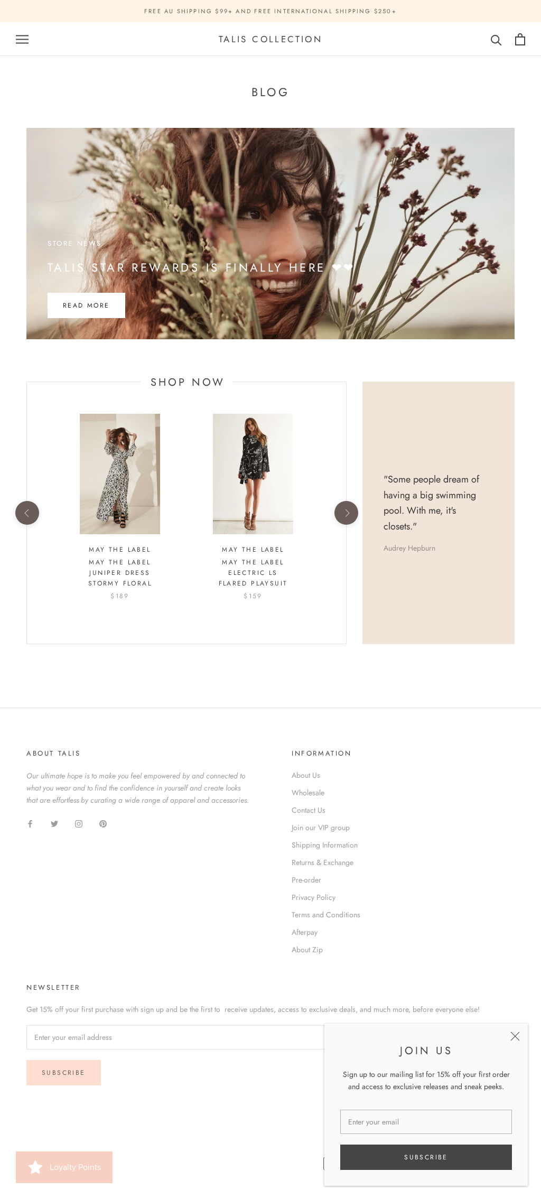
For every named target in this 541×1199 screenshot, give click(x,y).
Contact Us (308, 810)
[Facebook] (30, 823)
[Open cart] (520, 39)
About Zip (307, 949)
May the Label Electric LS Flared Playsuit (253, 572)
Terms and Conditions (326, 914)
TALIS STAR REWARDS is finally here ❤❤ (202, 267)
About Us (306, 775)
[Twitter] (54, 823)
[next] (346, 513)
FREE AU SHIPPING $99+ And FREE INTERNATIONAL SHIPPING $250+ (270, 11)
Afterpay (305, 932)
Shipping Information (325, 845)
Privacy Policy (313, 897)
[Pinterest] (103, 823)
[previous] (27, 513)
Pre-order (306, 880)
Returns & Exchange (322, 862)
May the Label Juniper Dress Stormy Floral (120, 572)
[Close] (515, 1036)
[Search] (496, 39)
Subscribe (426, 1157)
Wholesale (308, 792)
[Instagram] (78, 823)
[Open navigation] (22, 39)
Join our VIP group (321, 827)
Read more (86, 305)
